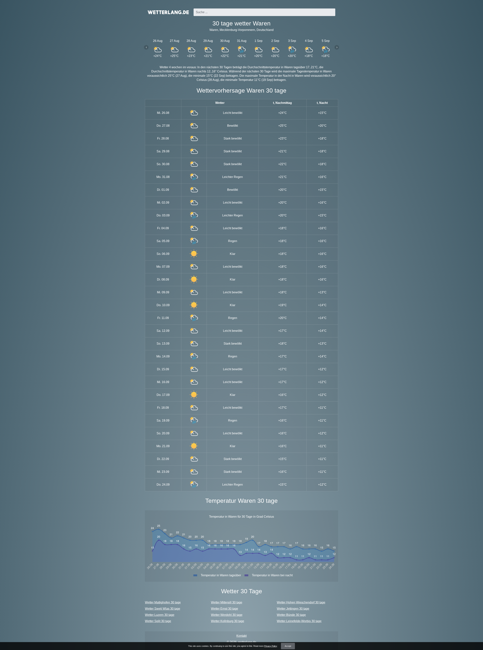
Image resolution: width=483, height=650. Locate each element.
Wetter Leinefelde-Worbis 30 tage (299, 621)
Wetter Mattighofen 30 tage (163, 602)
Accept (288, 646)
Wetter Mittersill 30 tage (226, 602)
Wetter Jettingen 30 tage (293, 608)
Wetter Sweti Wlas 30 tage (162, 608)
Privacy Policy (270, 646)
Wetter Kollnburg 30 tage (227, 621)
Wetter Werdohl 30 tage (226, 614)
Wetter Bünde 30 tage (291, 614)
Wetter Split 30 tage (158, 621)
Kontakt (241, 635)
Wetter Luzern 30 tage (159, 614)
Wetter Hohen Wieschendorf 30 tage (301, 602)
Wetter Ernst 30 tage (224, 608)
